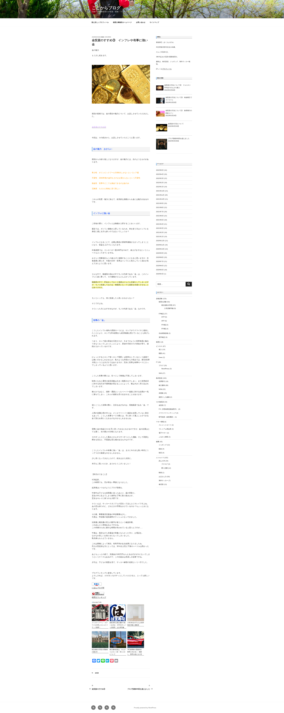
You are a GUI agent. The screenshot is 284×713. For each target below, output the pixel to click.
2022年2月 (160, 182)
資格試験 (159, 298)
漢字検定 (162, 337)
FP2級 (163, 325)
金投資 (97, 673)
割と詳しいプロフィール (100, 22)
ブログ (161, 365)
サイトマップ (154, 22)
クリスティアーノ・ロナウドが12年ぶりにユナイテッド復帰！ (100, 625)
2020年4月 (160, 274)
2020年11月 (160, 245)
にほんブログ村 (98, 588)
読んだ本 (162, 461)
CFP (163, 317)
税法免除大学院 (166, 305)
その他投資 (160, 402)
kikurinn (108, 37)
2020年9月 (160, 253)
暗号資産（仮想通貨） (166, 417)
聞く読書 (164, 468)
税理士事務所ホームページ (122, 22)
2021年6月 (160, 216)
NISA (160, 389)
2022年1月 (160, 187)
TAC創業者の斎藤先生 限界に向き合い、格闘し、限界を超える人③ (135, 652)
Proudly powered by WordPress (145, 708)
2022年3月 (160, 178)
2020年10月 (160, 249)
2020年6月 (160, 266)
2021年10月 (160, 199)
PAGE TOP (276, 690)
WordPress (165, 369)
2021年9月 (160, 203)
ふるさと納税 (163, 437)
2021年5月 (160, 220)
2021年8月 (160, 207)
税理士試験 (163, 302)
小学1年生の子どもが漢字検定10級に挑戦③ (135, 624)
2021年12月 (160, 191)
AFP (162, 321)
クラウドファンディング (167, 413)
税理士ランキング (99, 597)
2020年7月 (160, 261)
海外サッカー (163, 480)
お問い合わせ (140, 22)
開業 (160, 353)
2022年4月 (160, 174)
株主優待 (162, 385)
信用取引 (162, 381)
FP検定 (161, 314)
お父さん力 (163, 476)
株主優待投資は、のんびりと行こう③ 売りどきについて (117, 652)
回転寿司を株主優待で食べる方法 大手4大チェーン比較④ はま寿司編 (118, 625)
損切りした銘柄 (164, 397)
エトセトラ (160, 457)
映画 (160, 472)
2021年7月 (160, 212)
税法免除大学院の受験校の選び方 (100, 651)
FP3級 (163, 329)
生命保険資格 (163, 333)
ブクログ (164, 464)
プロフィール (167, 69)
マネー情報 (160, 422)
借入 (160, 349)
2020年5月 (160, 270)
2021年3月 (160, 228)
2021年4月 (160, 224)
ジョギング (163, 445)
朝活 (160, 453)
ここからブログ (106, 8)
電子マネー (163, 433)
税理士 (158, 342)
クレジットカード (165, 425)
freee (160, 357)
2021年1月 (160, 236)
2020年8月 (160, 257)
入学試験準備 (168, 308)
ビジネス (159, 346)
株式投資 (159, 378)
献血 (160, 449)
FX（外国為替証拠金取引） (168, 409)
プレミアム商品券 (165, 429)
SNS (160, 373)
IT (157, 362)
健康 (157, 442)
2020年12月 (160, 241)
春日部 (161, 484)
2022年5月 (160, 170)
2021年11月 (160, 195)
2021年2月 (160, 232)
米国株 (161, 393)
